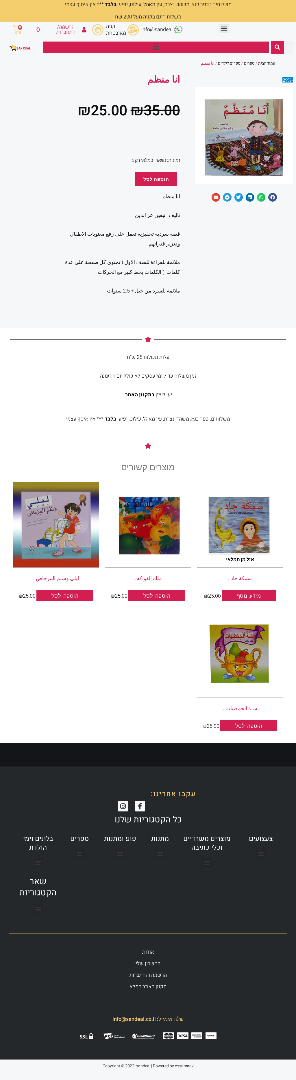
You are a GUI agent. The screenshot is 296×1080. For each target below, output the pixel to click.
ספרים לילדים (229, 63)
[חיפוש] (277, 47)
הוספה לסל (156, 179)
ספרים (249, 63)
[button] (224, 28)
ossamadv (184, 1066)
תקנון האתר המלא (148, 987)
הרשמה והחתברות (148, 975)
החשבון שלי (148, 963)
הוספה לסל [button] (157, 595)
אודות (148, 952)
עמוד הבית (266, 63)
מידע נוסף (249, 595)
